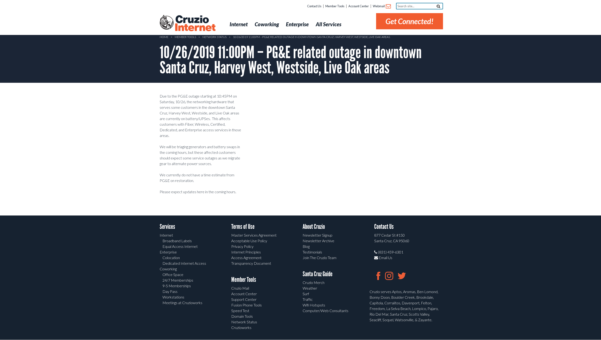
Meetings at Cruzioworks (182, 302)
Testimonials (312, 252)
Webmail (379, 6)
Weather (310, 288)
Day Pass (169, 291)
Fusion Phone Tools (246, 305)
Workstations (173, 297)
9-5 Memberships (176, 285)
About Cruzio (314, 227)
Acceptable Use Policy (249, 240)
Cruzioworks (241, 327)
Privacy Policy (242, 246)
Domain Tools (242, 316)
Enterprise (168, 252)
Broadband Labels (177, 240)
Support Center (244, 299)
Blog (306, 246)
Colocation (171, 257)
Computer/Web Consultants (325, 310)
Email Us (385, 257)
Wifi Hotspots (314, 305)
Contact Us (314, 6)
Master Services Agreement (254, 235)
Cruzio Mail (240, 288)
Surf (306, 293)
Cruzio (194, 23)
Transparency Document (251, 263)
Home (164, 37)
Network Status (214, 37)
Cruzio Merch (313, 282)
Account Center (358, 6)
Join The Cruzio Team (319, 257)
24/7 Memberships (177, 280)
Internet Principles (246, 252)
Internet (166, 235)
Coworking (168, 269)
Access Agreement (246, 257)
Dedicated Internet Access (184, 263)
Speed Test (240, 310)
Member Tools (334, 6)
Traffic (308, 299)
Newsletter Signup (317, 235)
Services (167, 227)
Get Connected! (409, 21)
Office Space (172, 274)
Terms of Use (242, 227)
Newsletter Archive (318, 240)
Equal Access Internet (180, 246)
